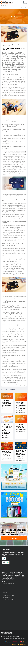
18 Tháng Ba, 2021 (21, 431)
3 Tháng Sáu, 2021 (21, 460)
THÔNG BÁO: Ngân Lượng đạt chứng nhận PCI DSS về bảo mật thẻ (7, 404)
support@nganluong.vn (8, 583)
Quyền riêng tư (6, 597)
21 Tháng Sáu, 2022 (7, 409)
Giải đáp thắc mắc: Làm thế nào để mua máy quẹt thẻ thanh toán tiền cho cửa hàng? (21, 406)
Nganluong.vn (22, 385)
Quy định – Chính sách (8, 599)
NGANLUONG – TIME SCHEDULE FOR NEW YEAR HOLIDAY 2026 (6, 454)
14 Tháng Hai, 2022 (21, 412)
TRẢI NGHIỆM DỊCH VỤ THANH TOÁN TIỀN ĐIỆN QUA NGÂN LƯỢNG (21, 427)
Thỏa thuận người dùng (8, 595)
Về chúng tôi (5, 592)
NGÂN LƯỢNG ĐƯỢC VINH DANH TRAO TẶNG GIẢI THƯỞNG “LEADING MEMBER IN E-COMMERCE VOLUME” (7, 430)
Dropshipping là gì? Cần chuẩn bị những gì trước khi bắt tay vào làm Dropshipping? (21, 454)
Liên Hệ (14, 538)
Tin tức (10, 416)
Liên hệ (4, 602)
